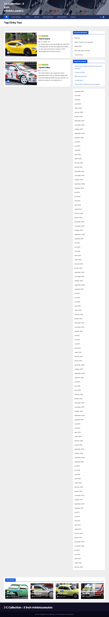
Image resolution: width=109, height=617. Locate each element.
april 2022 (78, 306)
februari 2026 (79, 112)
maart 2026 (78, 108)
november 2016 (79, 546)
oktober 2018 (79, 453)
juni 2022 (77, 297)
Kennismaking (62, 17)
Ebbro (81, 80)
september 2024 (80, 184)
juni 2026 (77, 95)
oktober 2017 (79, 499)
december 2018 (79, 449)
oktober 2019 (79, 411)
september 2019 (80, 415)
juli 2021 (77, 335)
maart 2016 (78, 563)
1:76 (62, 591)
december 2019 (79, 403)
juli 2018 (77, 466)
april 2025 (78, 154)
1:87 (11, 591)
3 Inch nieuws (16, 17)
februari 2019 (79, 441)
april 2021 (78, 348)
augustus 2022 (79, 289)
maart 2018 (78, 483)
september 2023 (80, 234)
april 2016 (78, 558)
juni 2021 (77, 339)
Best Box (77, 38)
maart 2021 (78, 352)
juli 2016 (77, 550)
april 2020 (78, 390)
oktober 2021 (79, 331)
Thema (27, 17)
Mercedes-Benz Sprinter (82, 50)
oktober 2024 (79, 179)
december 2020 (79, 365)
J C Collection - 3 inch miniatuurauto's (28, 607)
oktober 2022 (79, 281)
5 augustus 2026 (13, 596)
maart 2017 (78, 529)
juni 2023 (77, 247)
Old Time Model (95, 84)
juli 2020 (77, 382)
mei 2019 (77, 428)
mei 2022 (77, 302)
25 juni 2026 (37, 596)
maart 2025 (78, 158)
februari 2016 (79, 567)
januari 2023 (78, 268)
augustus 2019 (79, 419)
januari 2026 (78, 116)
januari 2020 (78, 398)
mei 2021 (77, 344)
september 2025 (80, 133)
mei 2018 (77, 474)
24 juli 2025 (43, 70)
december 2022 (79, 272)
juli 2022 (77, 293)
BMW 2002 (78, 46)
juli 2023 (77, 243)
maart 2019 (78, 436)
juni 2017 (77, 516)
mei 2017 (77, 521)
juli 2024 (77, 192)
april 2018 (78, 478)
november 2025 (79, 125)
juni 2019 (77, 424)
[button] (100, 17)
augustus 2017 (79, 508)
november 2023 (79, 226)
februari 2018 (79, 487)
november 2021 (79, 327)
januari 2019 (78, 445)
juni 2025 (77, 146)
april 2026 (78, 104)
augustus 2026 (79, 91)
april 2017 (78, 525)
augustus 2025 (79, 137)
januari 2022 (78, 318)
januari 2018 (78, 491)
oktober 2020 (79, 369)
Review (36, 17)
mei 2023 (77, 251)
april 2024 (78, 205)
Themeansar (70, 614)
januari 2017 (78, 537)
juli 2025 (77, 142)
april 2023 (78, 255)
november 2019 (79, 407)
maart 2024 (78, 209)
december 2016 (79, 542)
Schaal (73, 17)
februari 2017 (79, 533)
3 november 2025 (45, 41)
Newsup (62, 614)
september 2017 (80, 504)
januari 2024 (78, 217)
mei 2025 (77, 150)
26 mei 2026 (87, 596)
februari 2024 (79, 213)
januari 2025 (78, 167)
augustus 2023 (79, 238)
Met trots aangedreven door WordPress (45, 614)
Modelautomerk (18, 591)
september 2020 (80, 373)
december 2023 (79, 222)
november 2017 (79, 495)
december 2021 (79, 323)
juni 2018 (77, 470)
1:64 (40, 64)
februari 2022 (79, 314)
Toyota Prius (79, 55)
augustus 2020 (79, 377)
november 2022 (79, 276)
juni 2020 (77, 386)
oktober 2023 (79, 230)
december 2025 (79, 121)
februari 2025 (79, 163)
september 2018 (80, 457)
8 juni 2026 (62, 596)
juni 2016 (77, 554)
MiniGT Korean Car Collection (84, 42)
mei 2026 (77, 99)
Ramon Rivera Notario (81, 66)
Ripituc (77, 76)
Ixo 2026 (82, 72)
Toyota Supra (44, 39)
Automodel (45, 64)
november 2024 (80, 175)
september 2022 (80, 285)
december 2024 (79, 171)
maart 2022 (78, 310)
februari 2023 (79, 264)
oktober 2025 (79, 129)
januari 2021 (78, 361)
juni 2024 (77, 196)
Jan (76, 72)
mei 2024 (77, 201)
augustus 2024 (79, 188)
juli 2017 (77, 512)
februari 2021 (79, 356)
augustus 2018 (79, 462)
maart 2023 (78, 259)
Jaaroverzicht (48, 17)
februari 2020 (79, 394)
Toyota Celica (44, 67)
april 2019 (78, 432)
